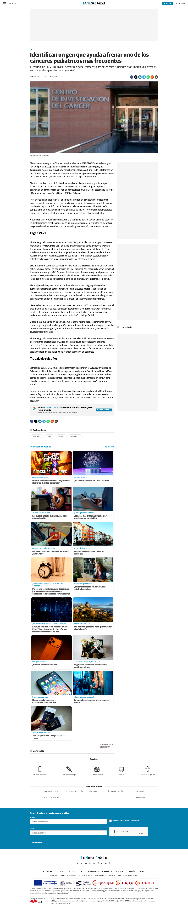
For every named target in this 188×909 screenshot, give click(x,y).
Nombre (32, 818)
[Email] (156, 77)
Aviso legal (54, 875)
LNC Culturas (92, 871)
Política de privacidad (68, 875)
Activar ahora (103, 410)
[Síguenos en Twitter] (82, 863)
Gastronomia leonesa (50, 791)
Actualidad (48, 871)
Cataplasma (140, 797)
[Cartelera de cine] (97, 770)
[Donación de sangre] (69, 770)
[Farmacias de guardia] (147, 770)
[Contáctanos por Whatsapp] (98, 863)
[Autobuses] (121, 770)
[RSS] (110, 863)
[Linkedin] (140, 77)
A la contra (93, 791)
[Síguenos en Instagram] (90, 863)
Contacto (112, 875)
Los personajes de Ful (51, 797)
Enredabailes (140, 791)
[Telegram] (144, 77)
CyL (31, 50)
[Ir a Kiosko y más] (102, 863)
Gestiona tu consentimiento (128, 875)
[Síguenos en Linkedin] (94, 863)
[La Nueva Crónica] (94, 860)
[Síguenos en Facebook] (78, 863)
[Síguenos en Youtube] (86, 863)
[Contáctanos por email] (106, 863)
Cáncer (49, 436)
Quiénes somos (100, 875)
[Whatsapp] (148, 77)
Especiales (107, 871)
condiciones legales (132, 820)
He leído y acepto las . (126, 820)
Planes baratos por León (74, 791)
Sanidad (61, 436)
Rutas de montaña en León (113, 791)
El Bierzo (61, 871)
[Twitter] (135, 77)
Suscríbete (37, 843)
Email (32, 829)
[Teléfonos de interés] (40, 770)
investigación (75, 436)
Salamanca (36, 436)
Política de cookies (85, 875)
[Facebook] (131, 77)
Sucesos (72, 871)
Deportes (120, 871)
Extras (142, 871)
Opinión (131, 871)
